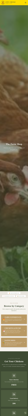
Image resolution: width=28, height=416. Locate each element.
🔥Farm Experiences (14, 293)
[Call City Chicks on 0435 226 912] (25, 412)
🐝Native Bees (20, 296)
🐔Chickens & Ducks (9, 296)
